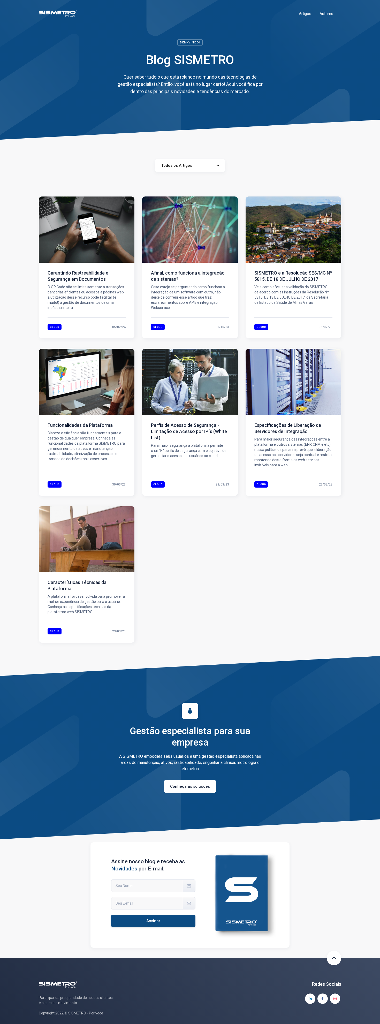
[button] (190, 165)
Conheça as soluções (190, 786)
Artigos (305, 13)
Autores (326, 13)
